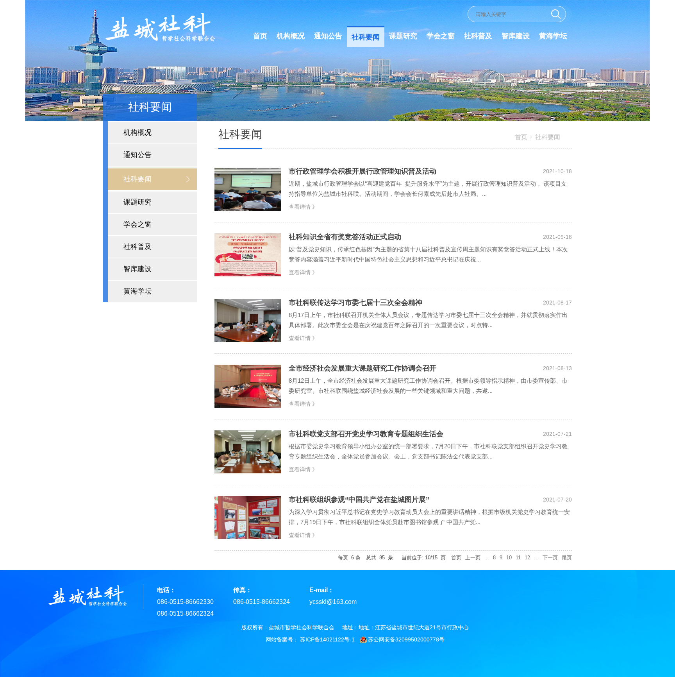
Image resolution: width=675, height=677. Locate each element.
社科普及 (478, 36)
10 (509, 558)
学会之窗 (441, 36)
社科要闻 (366, 37)
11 (518, 558)
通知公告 (328, 36)
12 (527, 558)
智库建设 (516, 36)
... (486, 558)
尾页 (567, 558)
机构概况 (291, 36)
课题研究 (403, 36)
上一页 (472, 558)
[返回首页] (159, 42)
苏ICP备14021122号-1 (327, 639)
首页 (260, 36)
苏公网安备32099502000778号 (406, 639)
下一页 (550, 558)
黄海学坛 (553, 36)
